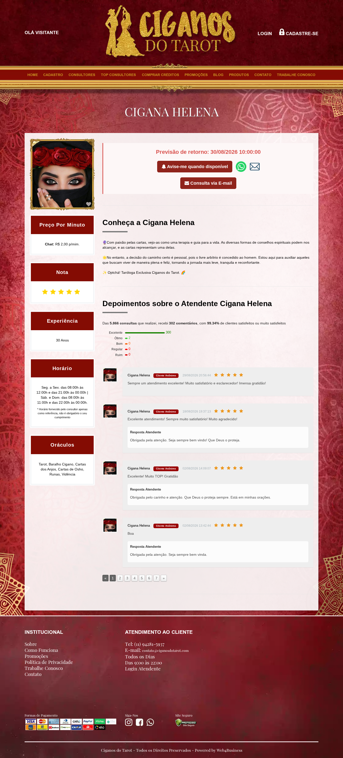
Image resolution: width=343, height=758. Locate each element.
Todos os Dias (140, 656)
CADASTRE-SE (301, 33)
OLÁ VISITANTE (42, 32)
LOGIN (265, 33)
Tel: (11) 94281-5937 (144, 644)
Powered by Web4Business (218, 750)
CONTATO (262, 74)
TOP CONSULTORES (118, 74)
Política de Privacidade (49, 662)
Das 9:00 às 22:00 (143, 662)
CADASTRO (53, 74)
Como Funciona (41, 650)
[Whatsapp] (150, 725)
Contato (33, 674)
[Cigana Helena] (89, 204)
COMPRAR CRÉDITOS (160, 74)
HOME (32, 74)
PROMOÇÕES (196, 74)
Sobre (31, 644)
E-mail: (157, 650)
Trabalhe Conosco (44, 668)
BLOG (218, 74)
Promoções (36, 656)
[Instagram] (128, 725)
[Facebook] (139, 725)
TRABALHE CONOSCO (296, 74)
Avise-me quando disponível (197, 166)
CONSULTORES (82, 74)
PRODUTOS (239, 74)
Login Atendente (143, 668)
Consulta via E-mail (210, 183)
